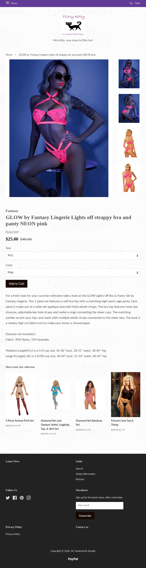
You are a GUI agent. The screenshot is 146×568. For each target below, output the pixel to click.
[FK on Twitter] (8, 498)
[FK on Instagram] (28, 498)
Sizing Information (85, 474)
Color (9, 265)
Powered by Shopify (85, 551)
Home (9, 54)
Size (8, 248)
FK (72, 551)
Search (79, 468)
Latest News (12, 461)
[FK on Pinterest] (22, 498)
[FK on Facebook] (15, 498)
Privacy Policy (13, 534)
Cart (137, 3)
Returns (80, 479)
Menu (13, 3)
